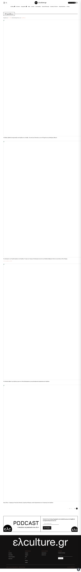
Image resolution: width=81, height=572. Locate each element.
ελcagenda (23, 6)
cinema (32, 6)
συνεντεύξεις (38, 6)
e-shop (68, 6)
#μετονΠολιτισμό (45, 6)
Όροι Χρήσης (11, 554)
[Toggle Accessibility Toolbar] (78, 569)
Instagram (26, 554)
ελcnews (18, 6)
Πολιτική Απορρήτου (12, 556)
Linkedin (26, 562)
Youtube (26, 560)
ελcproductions (62, 6)
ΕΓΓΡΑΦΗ (47, 528)
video (29, 6)
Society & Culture (54, 6)
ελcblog (12, 6)
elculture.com (44, 554)
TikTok (26, 556)
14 (74, 508)
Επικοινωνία (10, 558)
